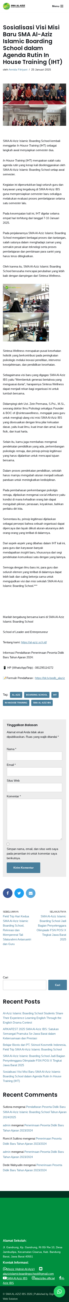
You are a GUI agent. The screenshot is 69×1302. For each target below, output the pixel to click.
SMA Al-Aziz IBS (42, 703)
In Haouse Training (16, 703)
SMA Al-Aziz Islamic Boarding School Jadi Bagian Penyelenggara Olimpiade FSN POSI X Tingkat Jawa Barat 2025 (34, 1060)
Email (11, 764)
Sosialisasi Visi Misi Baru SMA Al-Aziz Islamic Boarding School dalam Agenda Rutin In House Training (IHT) (32, 1076)
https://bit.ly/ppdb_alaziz (50, 678)
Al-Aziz (16, 695)
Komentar (14, 796)
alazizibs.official (45, 1278)
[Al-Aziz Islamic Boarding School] (15, 6)
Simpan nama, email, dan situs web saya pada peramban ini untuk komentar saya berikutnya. (32, 853)
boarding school (37, 695)
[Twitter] (19, 893)
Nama (11, 749)
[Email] (30, 893)
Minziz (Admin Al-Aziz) (20, 1269)
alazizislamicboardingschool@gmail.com (28, 1273)
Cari (5, 977)
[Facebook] (7, 893)
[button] (59, 1291)
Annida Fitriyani (18, 69)
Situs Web (13, 780)
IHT (55, 695)
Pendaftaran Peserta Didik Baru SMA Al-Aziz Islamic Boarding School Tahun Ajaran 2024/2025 (35, 1112)
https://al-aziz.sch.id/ (34, 642)
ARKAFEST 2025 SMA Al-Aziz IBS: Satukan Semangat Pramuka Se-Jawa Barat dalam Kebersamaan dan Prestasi (31, 1033)
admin (7, 1125)
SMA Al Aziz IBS (17, 1278)
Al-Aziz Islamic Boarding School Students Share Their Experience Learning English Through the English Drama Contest (33, 1018)
